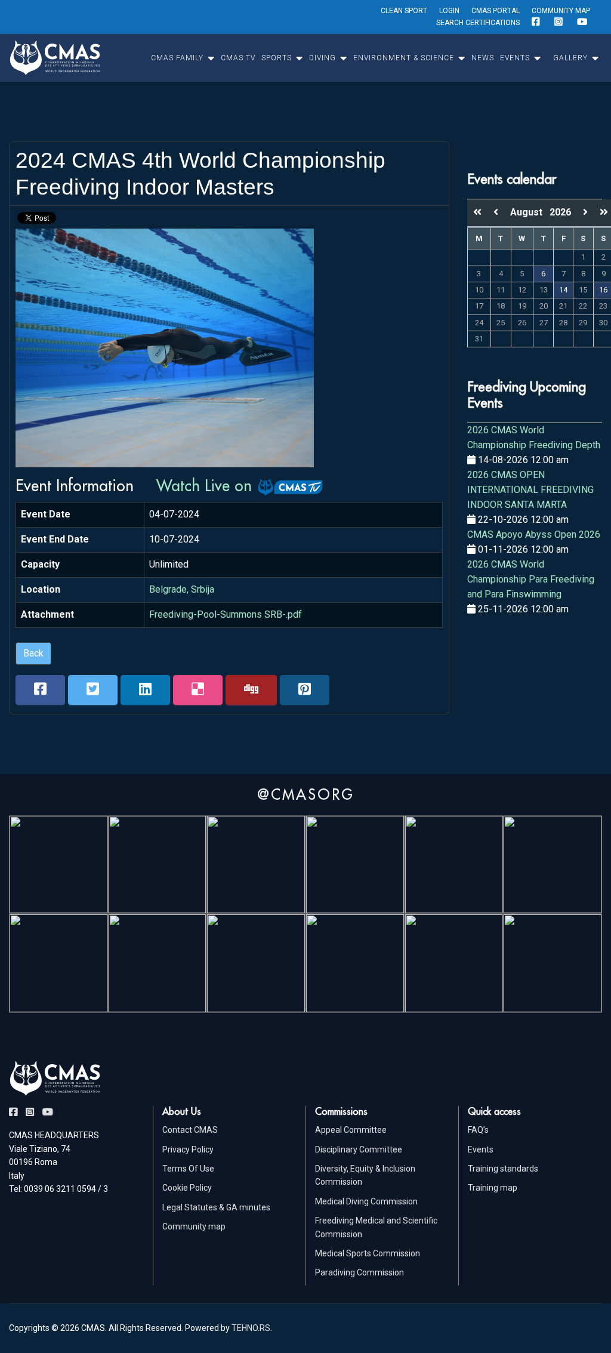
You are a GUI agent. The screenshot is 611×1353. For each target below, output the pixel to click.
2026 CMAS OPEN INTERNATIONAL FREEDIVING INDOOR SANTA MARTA (530, 489)
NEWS (482, 58)
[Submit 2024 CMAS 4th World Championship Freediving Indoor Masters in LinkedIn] (145, 690)
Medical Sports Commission (367, 1253)
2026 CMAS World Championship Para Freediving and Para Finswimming (530, 579)
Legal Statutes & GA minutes (216, 1207)
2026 (560, 212)
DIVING (322, 58)
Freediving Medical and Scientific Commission (376, 1227)
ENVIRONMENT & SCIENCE (403, 58)
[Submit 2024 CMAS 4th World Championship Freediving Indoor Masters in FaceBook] (40, 690)
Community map (194, 1226)
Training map (492, 1187)
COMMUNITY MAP (561, 11)
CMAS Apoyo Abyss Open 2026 (533, 534)
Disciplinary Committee (358, 1149)
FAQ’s (478, 1130)
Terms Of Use (188, 1168)
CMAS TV (238, 58)
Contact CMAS (190, 1130)
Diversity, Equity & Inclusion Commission (365, 1175)
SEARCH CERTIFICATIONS (478, 23)
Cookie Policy (187, 1187)
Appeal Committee (351, 1130)
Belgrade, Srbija (181, 589)
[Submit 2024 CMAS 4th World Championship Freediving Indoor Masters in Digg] (251, 690)
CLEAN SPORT (404, 11)
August (530, 212)
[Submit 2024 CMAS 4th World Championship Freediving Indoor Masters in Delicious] (198, 690)
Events (480, 1149)
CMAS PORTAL (495, 11)
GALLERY (570, 58)
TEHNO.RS (251, 1328)
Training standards (503, 1168)
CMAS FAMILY (177, 58)
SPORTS (276, 58)
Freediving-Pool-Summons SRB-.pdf (225, 614)
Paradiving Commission (359, 1272)
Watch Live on (206, 485)
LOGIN (449, 11)
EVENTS (515, 58)
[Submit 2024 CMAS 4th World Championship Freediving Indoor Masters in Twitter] (93, 690)
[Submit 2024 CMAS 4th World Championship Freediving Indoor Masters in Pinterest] (304, 690)
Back (33, 653)
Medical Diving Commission (366, 1201)
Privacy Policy (188, 1149)
